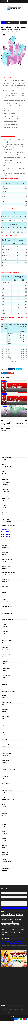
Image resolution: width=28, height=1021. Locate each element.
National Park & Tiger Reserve (8, 466)
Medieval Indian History (6, 563)
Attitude (3, 826)
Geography (4, 771)
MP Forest (4, 642)
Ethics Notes (4, 845)
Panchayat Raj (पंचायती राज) (7, 496)
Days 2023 (4, 838)
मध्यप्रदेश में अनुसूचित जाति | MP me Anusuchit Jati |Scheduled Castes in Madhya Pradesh (13, 401)
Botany (3, 597)
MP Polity (3, 677)
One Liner (3, 797)
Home (3, 22)
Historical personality (6, 581)
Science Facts (4, 505)
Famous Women (5, 577)
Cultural (3, 550)
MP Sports (4, 686)
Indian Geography (5, 792)
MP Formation (4, 645)
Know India (4, 464)
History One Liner (5, 556)
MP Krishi (3, 663)
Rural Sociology (5, 500)
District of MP (4, 622)
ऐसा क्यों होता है (4, 512)
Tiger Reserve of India (6, 868)
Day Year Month (5, 737)
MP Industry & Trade (6, 654)
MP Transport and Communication (9, 691)
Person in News (5, 586)
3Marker (3, 697)
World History (4, 568)
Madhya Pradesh (5, 529)
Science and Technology (7, 613)
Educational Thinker (6, 746)
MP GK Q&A (4, 624)
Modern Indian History (6, 566)
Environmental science (6, 601)
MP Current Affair (5, 491)
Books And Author (5, 716)
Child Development (6, 482)
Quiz (2, 809)
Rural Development (6, 498)
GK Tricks (3, 764)
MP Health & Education (6, 649)
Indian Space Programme (7, 606)
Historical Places (5, 552)
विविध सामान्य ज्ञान (5, 476)
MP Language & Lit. (5, 666)
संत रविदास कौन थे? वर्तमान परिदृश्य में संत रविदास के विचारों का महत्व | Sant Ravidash (12, 942)
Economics (4, 741)
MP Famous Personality (6, 584)
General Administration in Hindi (8, 486)
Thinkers (3, 471)
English (3, 748)
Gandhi (3, 767)
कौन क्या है (4, 514)
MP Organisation (5, 672)
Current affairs (5, 484)
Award (3, 704)
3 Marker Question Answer (7, 538)
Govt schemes (5, 776)
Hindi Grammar (5, 489)
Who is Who (4, 473)
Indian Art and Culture (6, 788)
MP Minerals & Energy (6, 668)
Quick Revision (5, 469)
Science (3, 503)
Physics (3, 608)
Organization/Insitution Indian (8, 799)
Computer (4, 725)
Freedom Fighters (5, 579)
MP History (4, 561)
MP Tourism (4, 689)
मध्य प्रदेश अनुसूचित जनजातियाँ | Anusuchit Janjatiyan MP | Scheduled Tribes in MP (11, 388)
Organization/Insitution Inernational (9, 802)
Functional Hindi (5, 762)
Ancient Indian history (6, 547)
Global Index (4, 774)
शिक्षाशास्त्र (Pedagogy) (6, 521)
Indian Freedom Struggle (7, 559)
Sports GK (4, 507)
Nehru (3, 863)
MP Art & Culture (5, 626)
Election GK (4, 843)
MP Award (4, 628)
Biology (3, 594)
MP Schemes (4, 684)
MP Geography (5, 647)
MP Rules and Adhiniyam (7, 682)
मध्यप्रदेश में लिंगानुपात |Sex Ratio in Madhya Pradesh (12, 413)
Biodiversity (4, 592)
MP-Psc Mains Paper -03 (7, 534)
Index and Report (5, 462)
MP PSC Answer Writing (6, 675)
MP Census (16, 31)
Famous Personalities (6, 574)
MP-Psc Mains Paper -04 (7, 536)
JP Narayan (4, 859)
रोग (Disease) (4, 517)
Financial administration (7, 758)
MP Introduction (5, 659)
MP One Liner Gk (5, 493)
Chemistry (4, 599)
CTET (3, 718)
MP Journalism (5, 661)
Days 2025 (4, 459)
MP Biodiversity (5, 631)
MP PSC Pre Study (5, 528)
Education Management (7, 744)
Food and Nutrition (5, 604)
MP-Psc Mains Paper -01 (7, 531)
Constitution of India (6, 730)
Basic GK (3, 707)
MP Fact (3, 638)
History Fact (4, 554)
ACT (2, 700)
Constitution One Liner (6, 727)
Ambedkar (4, 824)
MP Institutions (5, 656)
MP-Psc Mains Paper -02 (7, 533)
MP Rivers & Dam (5, 679)
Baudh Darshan (5, 709)
